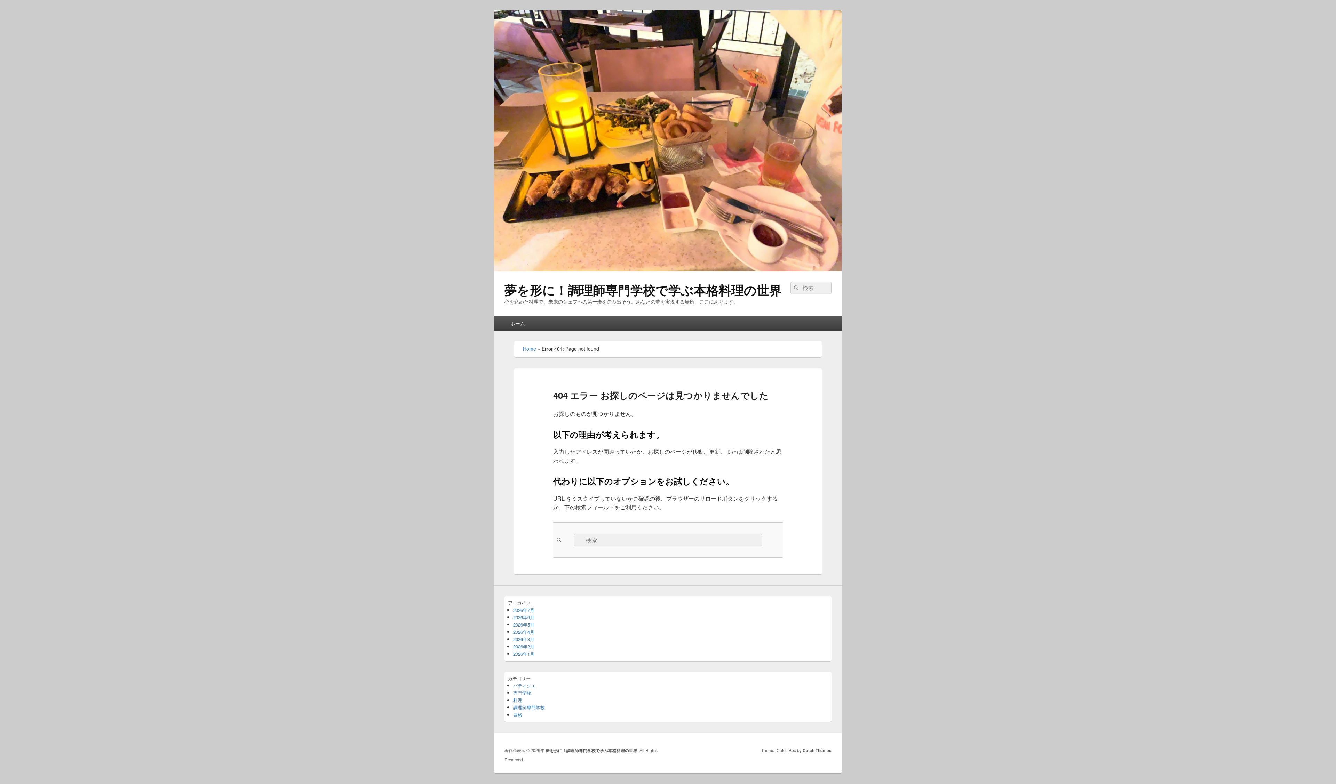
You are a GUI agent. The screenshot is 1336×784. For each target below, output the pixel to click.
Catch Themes (817, 750)
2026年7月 (523, 610)
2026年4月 (523, 632)
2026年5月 (523, 624)
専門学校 (522, 692)
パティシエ (524, 685)
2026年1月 (523, 653)
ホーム (517, 323)
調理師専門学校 (529, 707)
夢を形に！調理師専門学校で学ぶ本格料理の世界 (643, 290)
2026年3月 (523, 639)
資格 (517, 714)
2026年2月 (523, 646)
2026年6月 (523, 617)
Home (529, 348)
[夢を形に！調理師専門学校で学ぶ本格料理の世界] (668, 269)
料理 (517, 700)
